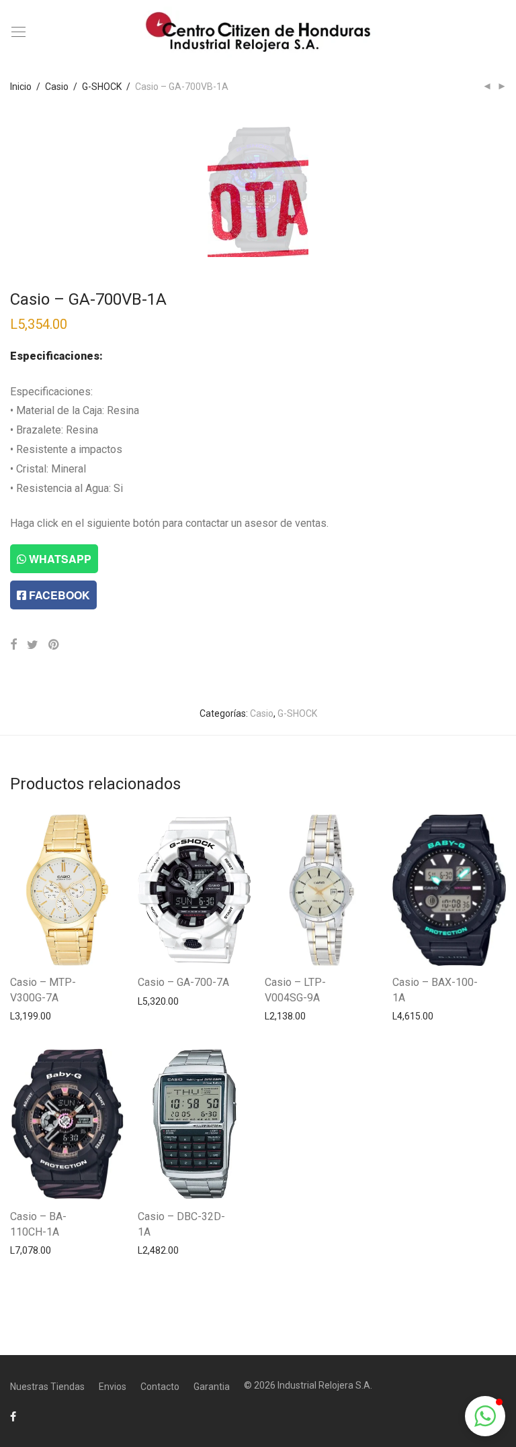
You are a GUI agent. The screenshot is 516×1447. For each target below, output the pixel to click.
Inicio (21, 86)
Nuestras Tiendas (47, 1386)
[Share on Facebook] (13, 645)
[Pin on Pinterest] (54, 645)
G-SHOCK (102, 86)
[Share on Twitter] (32, 645)
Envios (112, 1386)
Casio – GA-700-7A (183, 982)
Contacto (159, 1386)
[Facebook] (13, 1416)
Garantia (212, 1386)
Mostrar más (30, 1015)
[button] (485, 1416)
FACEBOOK (58, 595)
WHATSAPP (58, 558)
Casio (57, 86)
